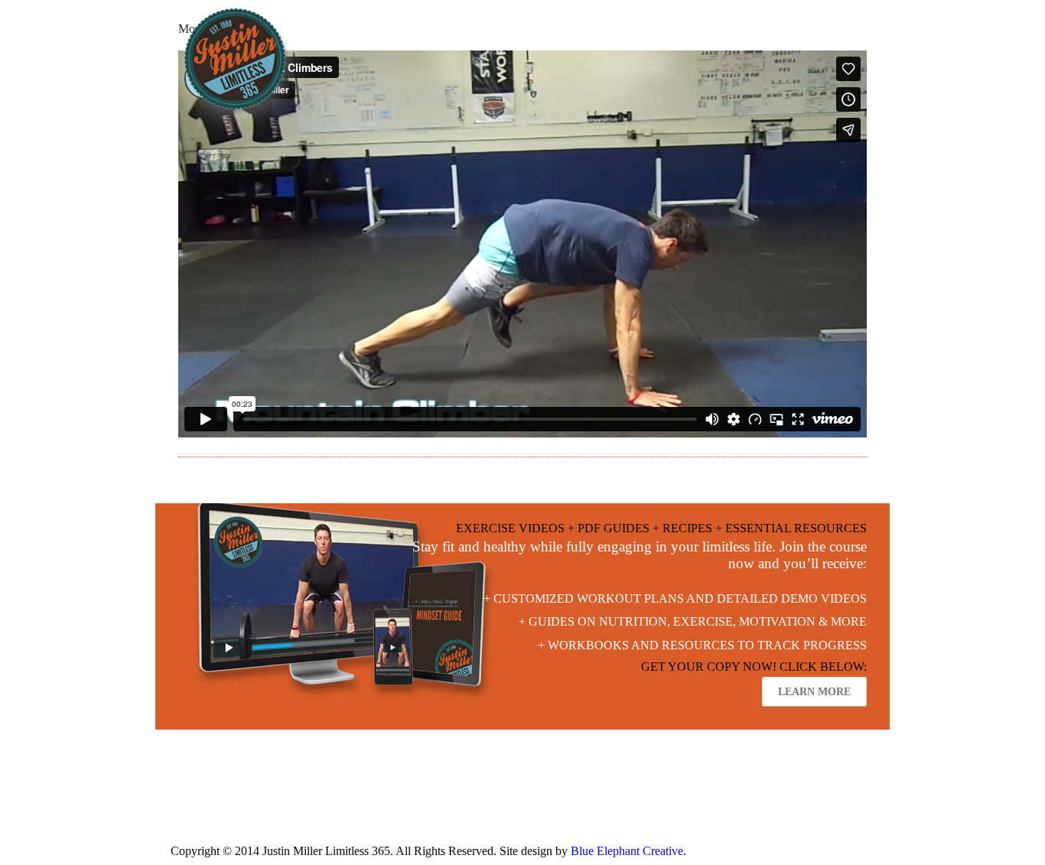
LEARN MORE (814, 692)
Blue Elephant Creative (627, 850)
